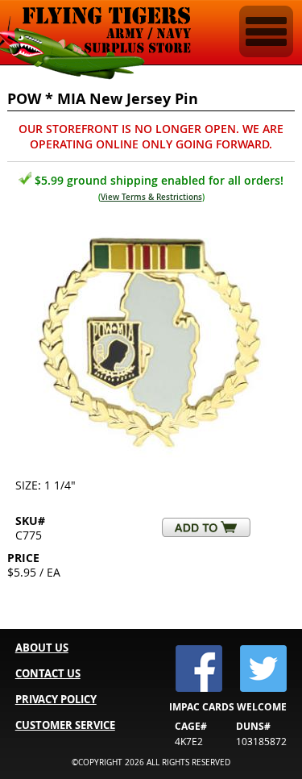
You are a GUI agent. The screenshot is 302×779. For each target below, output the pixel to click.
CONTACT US (48, 673)
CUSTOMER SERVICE (65, 725)
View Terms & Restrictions (151, 197)
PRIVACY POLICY (56, 699)
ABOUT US (41, 647)
